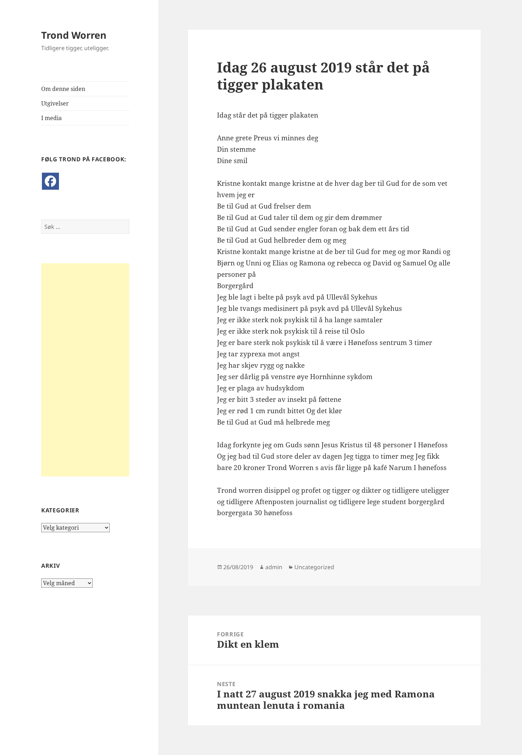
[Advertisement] (85, 369)
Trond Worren (74, 35)
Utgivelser (55, 103)
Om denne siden (63, 89)
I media (51, 118)
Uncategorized (314, 567)
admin (273, 567)
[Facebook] (50, 181)
